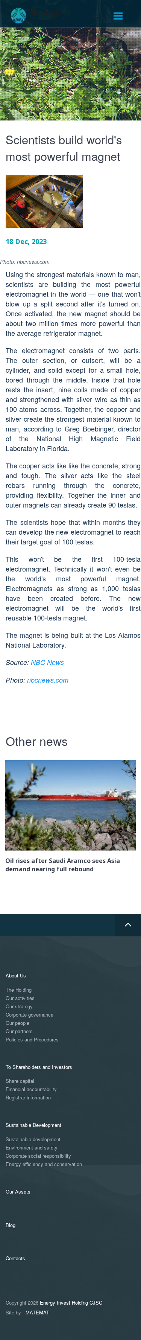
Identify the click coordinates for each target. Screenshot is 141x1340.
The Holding (19, 990)
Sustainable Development (33, 1124)
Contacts (15, 1258)
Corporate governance (29, 1015)
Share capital (20, 1081)
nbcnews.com (47, 679)
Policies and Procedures (32, 1040)
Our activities (20, 998)
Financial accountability (31, 1089)
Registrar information (28, 1098)
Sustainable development (33, 1139)
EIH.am (50, 16)
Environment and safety (32, 1148)
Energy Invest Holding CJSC (71, 1302)
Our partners (19, 1031)
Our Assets (18, 1191)
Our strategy (19, 1006)
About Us (16, 975)
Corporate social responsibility (38, 1156)
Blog (10, 1225)
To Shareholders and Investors (39, 1066)
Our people (17, 1023)
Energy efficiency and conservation (44, 1164)
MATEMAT (37, 1312)
